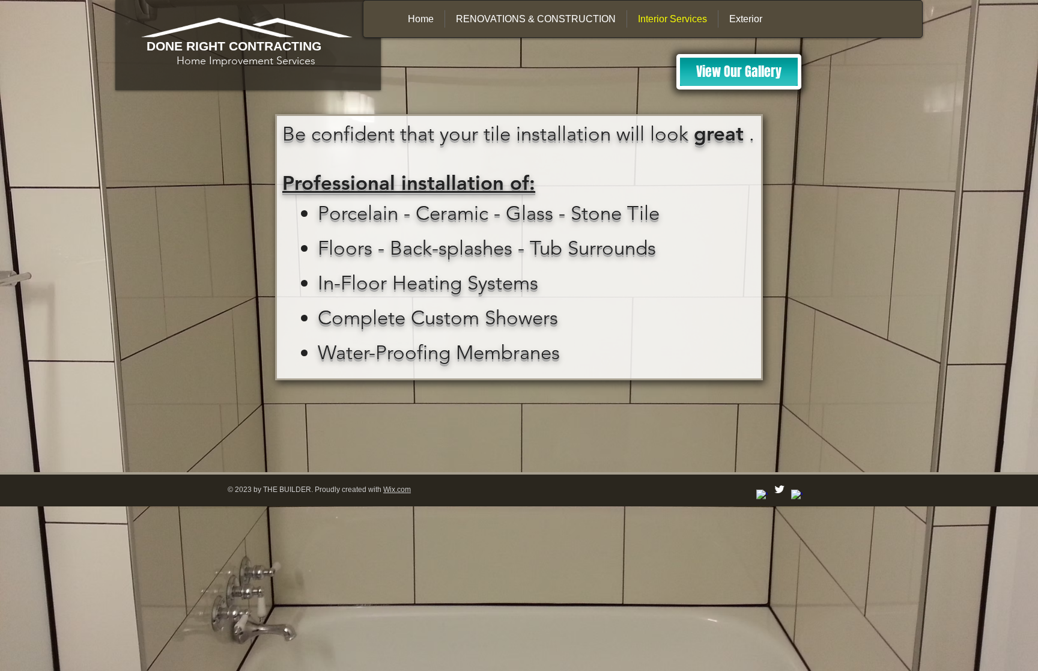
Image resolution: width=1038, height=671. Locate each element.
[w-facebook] (762, 495)
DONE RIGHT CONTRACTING (234, 46)
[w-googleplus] (797, 495)
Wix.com (397, 489)
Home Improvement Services (231, 60)
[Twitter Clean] (779, 489)
